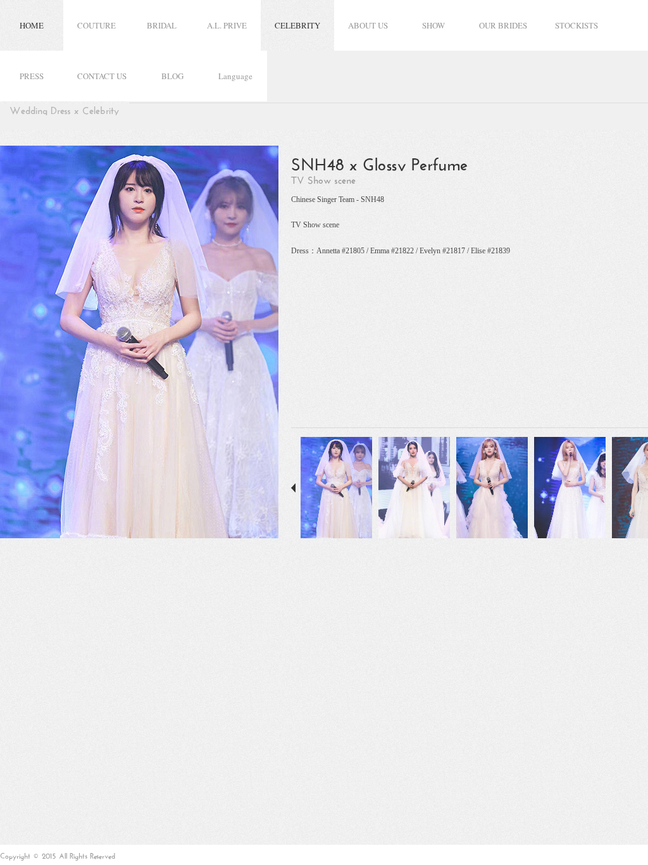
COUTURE (96, 25)
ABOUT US (368, 25)
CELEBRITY (297, 25)
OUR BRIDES (503, 25)
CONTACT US (102, 76)
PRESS (32, 76)
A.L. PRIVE (227, 25)
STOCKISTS (576, 25)
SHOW (433, 25)
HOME (32, 25)
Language (235, 76)
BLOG (172, 76)
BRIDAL (162, 25)
